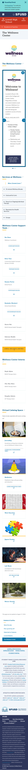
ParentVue (10, 5)
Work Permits (8, 625)
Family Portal (20, 650)
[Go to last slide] (4, 118)
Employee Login (8, 650)
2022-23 (22, 698)
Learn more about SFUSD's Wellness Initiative (13, 159)
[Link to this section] (22, 64)
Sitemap (22, 721)
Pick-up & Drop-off (9, 628)
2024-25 (9, 698)
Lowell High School (14, 649)
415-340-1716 (18, 674)
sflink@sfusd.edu (6, 674)
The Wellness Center (10, 639)
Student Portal (14, 653)
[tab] (12, 168)
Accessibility (5, 719)
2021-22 (5, 699)
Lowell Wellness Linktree (14, 348)
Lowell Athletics (8, 635)
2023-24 (15, 698)
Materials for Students (10, 632)
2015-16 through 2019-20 (17, 699)
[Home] (19, 14)
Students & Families (11, 27)
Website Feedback (9, 723)
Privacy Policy (13, 721)
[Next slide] (24, 118)
